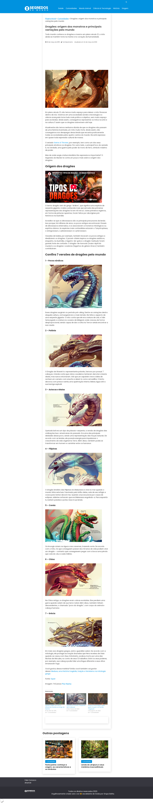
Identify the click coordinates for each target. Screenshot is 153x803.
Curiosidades (71, 8)
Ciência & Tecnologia (102, 8)
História (116, 8)
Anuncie (28, 783)
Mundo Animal (85, 8)
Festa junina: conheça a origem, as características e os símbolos (58, 767)
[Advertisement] (76, 56)
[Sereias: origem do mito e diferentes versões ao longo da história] (55, 698)
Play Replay (66, 684)
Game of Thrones (61, 142)
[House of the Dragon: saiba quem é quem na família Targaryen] (98, 698)
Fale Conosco (30, 780)
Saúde (60, 8)
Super (53, 679)
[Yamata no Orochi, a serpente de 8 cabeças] (76, 698)
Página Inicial (50, 18)
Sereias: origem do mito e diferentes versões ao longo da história (54, 707)
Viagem (125, 8)
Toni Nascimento (67, 42)
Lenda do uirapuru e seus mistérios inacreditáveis (92, 766)
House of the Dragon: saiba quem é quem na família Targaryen (96, 707)
